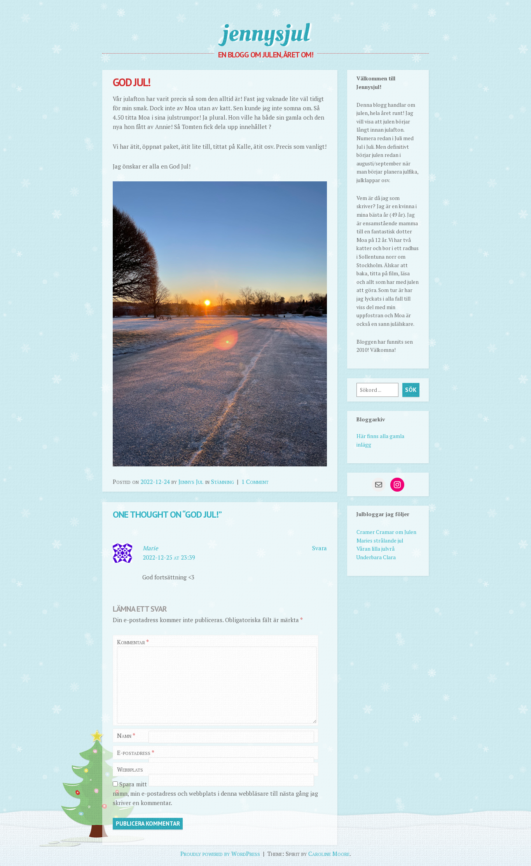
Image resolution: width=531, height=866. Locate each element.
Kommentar (132, 642)
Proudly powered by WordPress (220, 853)
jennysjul (265, 33)
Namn (126, 735)
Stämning (222, 481)
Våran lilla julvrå (375, 548)
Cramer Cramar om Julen (386, 532)
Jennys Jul (190, 481)
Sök (410, 389)
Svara (319, 548)
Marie (150, 548)
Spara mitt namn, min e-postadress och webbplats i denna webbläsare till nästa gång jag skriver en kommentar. (215, 793)
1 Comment (255, 481)
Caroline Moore (328, 853)
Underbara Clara (376, 557)
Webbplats (130, 769)
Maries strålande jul (379, 540)
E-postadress (135, 752)
